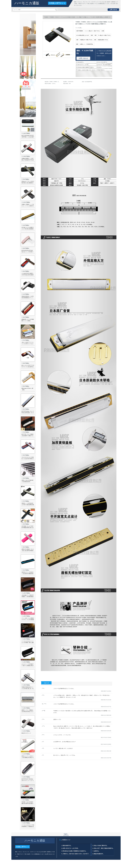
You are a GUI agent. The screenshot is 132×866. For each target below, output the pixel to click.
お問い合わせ (113, 9)
